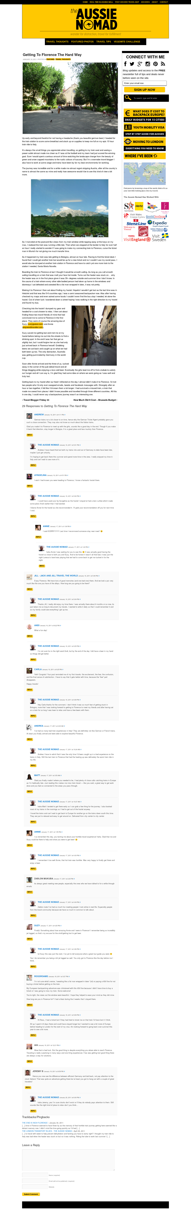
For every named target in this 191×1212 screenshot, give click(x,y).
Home (85, 2)
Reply (29, 435)
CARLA (38, 669)
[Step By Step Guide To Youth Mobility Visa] (145, 136)
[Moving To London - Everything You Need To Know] (145, 150)
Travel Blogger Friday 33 (36, 399)
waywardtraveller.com (33, 327)
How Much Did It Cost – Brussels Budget (95, 399)
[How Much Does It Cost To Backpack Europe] (145, 122)
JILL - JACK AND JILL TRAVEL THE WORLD (56, 575)
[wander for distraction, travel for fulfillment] (95, 21)
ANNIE (46, 526)
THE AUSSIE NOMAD (48, 444)
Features (50, 59)
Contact (164, 2)
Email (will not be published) (62, 1181)
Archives (145, 2)
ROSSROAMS (41, 976)
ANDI (36, 625)
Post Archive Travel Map (127, 2)
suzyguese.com (35, 323)
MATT (37, 775)
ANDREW (39, 414)
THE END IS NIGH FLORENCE (35, 1122)
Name (54, 1175)
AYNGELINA (40, 475)
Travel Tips (103, 41)
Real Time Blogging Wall (101, 2)
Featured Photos (82, 41)
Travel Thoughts (57, 41)
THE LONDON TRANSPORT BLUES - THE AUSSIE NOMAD (47, 1131)
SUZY (37, 925)
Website (51, 1187)
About (155, 2)
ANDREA (38, 725)
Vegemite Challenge (127, 41)
